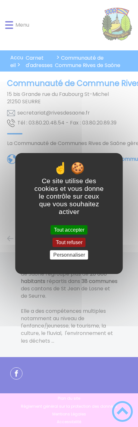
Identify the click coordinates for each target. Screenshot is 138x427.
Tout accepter (69, 230)
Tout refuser (69, 242)
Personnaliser (69, 255)
